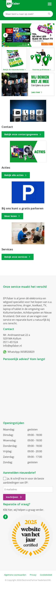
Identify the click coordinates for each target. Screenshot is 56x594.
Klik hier (7, 509)
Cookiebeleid (46, 574)
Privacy (33, 574)
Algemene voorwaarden (15, 574)
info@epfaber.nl (12, 345)
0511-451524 (10, 342)
